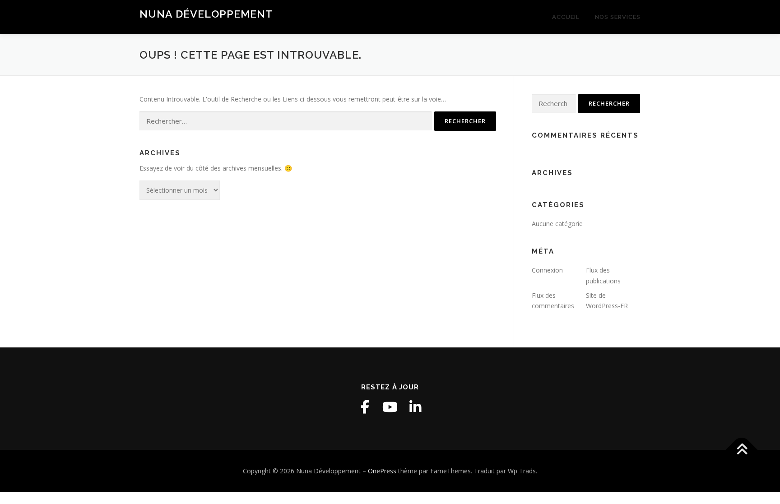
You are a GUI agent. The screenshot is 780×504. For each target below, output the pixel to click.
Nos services (618, 17)
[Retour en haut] (742, 450)
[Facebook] (364, 407)
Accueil (566, 17)
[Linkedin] (415, 407)
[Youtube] (390, 407)
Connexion (547, 270)
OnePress (382, 471)
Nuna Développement (206, 14)
